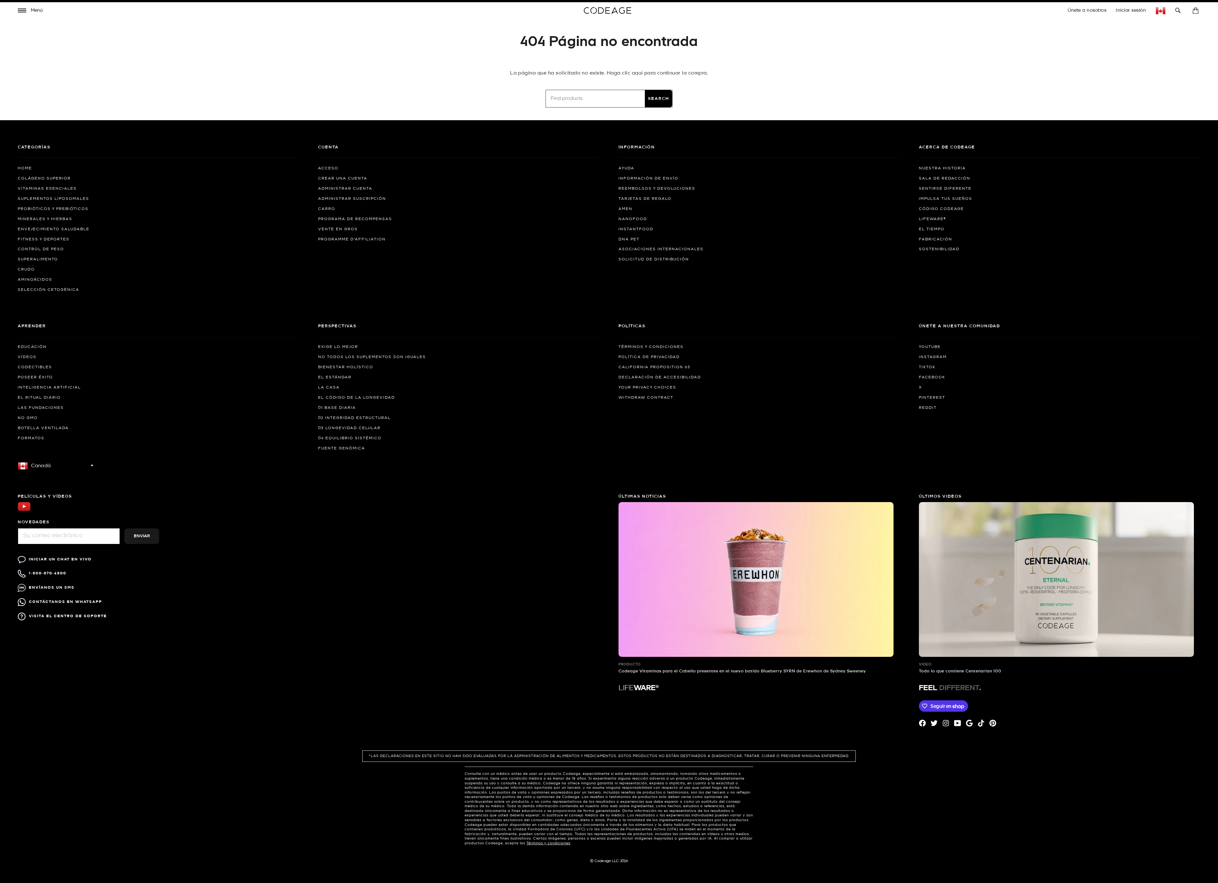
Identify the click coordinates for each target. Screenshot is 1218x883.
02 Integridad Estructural (354, 418)
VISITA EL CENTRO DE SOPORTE (68, 616)
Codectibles (35, 367)
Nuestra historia (942, 168)
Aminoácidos (35, 279)
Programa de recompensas (355, 219)
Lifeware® (932, 219)
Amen (625, 209)
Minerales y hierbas (45, 219)
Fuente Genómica (341, 448)
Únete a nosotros (1087, 10)
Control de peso (41, 249)
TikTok (927, 367)
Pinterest (932, 397)
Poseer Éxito (35, 377)
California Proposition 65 (654, 367)
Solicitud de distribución (654, 259)
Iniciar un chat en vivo (60, 559)
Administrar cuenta (345, 188)
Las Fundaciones (41, 407)
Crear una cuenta (342, 178)
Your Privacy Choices (647, 387)
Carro (326, 209)
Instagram (933, 357)
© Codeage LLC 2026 (609, 861)
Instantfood (636, 229)
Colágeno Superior (44, 178)
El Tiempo (932, 229)
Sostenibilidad (939, 249)
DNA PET (629, 239)
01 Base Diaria (337, 407)
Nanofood (633, 219)
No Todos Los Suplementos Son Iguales (372, 357)
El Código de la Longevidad (356, 397)
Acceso (328, 168)
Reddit (928, 407)
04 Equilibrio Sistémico (350, 438)
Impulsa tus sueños (945, 198)
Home (25, 168)
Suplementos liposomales (53, 198)
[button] (30, 11)
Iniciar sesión (1131, 10)
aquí (637, 73)
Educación (32, 347)
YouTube (930, 347)
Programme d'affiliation (352, 239)
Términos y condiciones (651, 347)
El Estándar (334, 377)
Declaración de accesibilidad (660, 377)
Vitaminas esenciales (47, 188)
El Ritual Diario (39, 397)
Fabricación (935, 239)
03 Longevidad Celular (349, 428)
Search (658, 99)
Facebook (932, 377)
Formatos (31, 438)
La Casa (329, 387)
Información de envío (648, 178)
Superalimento (38, 259)
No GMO (28, 418)
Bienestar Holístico (345, 367)
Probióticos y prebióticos (53, 209)
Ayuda (626, 168)
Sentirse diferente (945, 188)
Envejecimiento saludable (53, 229)
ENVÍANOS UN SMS (52, 587)
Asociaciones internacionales (661, 249)
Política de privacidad (649, 357)
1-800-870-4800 (47, 573)
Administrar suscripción (352, 198)
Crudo (26, 269)
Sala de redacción (944, 178)
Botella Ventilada (43, 428)
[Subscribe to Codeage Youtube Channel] (24, 510)
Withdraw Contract (646, 397)
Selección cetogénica (48, 289)
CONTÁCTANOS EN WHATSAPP (65, 602)
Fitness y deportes (43, 239)
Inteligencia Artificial (49, 387)
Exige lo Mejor (338, 347)
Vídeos (27, 357)
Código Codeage (941, 209)
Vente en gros (338, 229)
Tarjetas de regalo (645, 198)
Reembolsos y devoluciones (657, 188)
